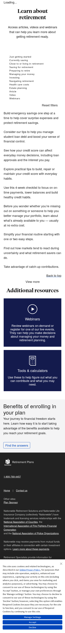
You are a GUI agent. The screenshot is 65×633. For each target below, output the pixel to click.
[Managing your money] (32, 74)
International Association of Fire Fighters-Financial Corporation (30, 527)
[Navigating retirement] (32, 81)
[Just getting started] (32, 57)
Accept (32, 622)
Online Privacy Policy (30, 569)
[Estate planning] (32, 88)
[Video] (32, 95)
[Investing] (32, 77)
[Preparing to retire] (32, 70)
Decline (32, 627)
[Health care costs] (32, 84)
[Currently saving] (32, 60)
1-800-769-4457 (12, 476)
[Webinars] (32, 98)
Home (7, 490)
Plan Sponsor (11, 502)
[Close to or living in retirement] (32, 63)
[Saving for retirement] (32, 67)
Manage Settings (32, 617)
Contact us (21, 490)
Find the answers (16, 445)
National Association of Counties (21, 522)
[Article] (32, 91)
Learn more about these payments (31, 549)
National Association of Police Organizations (35, 533)
